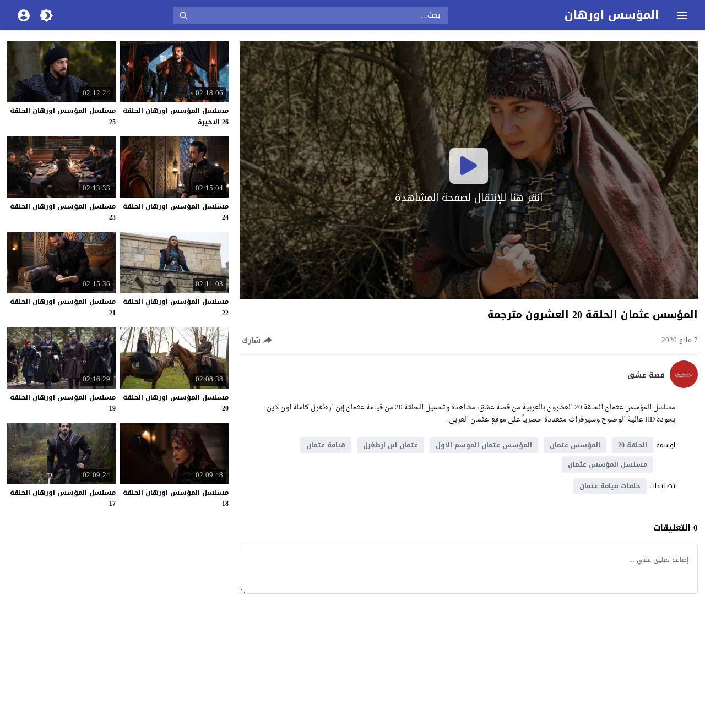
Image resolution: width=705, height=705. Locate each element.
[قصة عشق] (684, 385)
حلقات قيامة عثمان (610, 486)
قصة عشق (646, 375)
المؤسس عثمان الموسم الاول (484, 445)
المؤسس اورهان (612, 15)
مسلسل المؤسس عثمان (607, 464)
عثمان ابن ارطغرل (390, 445)
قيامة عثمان (325, 445)
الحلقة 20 (632, 445)
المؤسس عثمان (575, 445)
